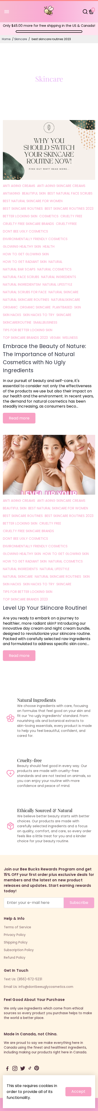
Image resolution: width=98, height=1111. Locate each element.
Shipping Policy (16, 942)
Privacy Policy (15, 935)
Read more (19, 418)
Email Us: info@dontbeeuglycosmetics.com (38, 987)
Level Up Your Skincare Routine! (45, 608)
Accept (78, 1091)
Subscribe (79, 902)
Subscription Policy (19, 950)
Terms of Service (17, 927)
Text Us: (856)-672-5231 (23, 979)
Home (6, 39)
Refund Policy (14, 957)
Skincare (20, 39)
